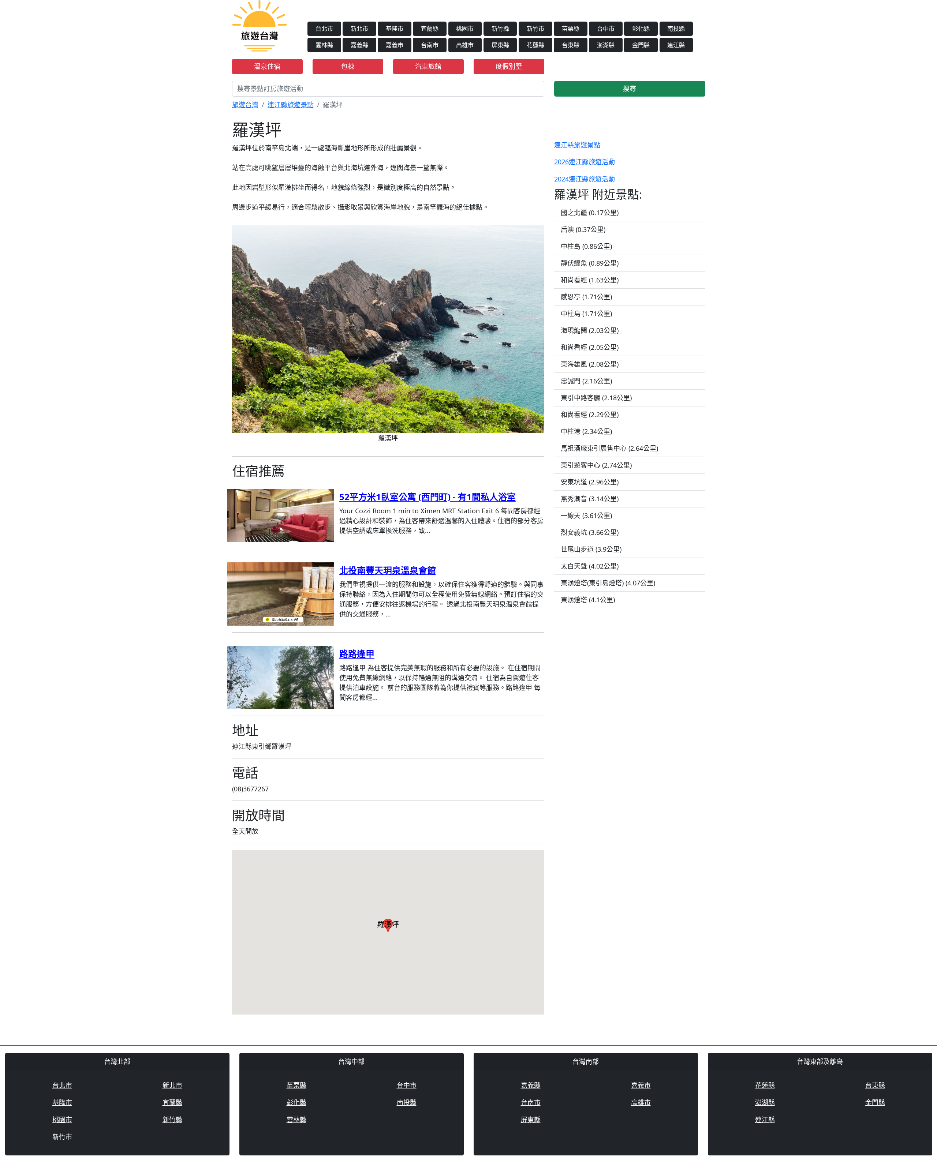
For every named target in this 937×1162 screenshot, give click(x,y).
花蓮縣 (535, 45)
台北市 (324, 29)
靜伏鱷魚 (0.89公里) (590, 263)
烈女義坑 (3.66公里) (590, 532)
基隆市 (394, 29)
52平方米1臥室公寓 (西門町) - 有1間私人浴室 (427, 497)
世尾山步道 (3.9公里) (591, 549)
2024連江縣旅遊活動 (584, 179)
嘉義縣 (359, 45)
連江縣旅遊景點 (291, 104)
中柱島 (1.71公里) (586, 313)
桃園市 (465, 29)
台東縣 (570, 45)
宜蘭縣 (429, 29)
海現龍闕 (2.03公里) (590, 330)
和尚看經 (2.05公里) (590, 347)
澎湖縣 (606, 45)
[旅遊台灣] (259, 24)
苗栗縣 (570, 29)
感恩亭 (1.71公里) (586, 296)
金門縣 (641, 45)
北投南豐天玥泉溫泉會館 (387, 570)
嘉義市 (394, 45)
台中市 (606, 29)
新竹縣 (500, 29)
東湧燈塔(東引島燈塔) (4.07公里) (608, 582)
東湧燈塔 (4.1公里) (588, 599)
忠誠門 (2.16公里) (586, 380)
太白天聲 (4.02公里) (590, 566)
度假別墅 (509, 66)
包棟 (347, 66)
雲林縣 (324, 45)
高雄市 (465, 45)
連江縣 (676, 45)
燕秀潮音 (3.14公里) (590, 498)
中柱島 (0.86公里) (586, 246)
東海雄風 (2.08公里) (590, 364)
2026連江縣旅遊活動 (584, 161)
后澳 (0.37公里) (583, 229)
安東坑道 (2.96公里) (590, 481)
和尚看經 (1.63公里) (590, 279)
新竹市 (535, 29)
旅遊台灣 (245, 104)
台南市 (429, 45)
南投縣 (676, 29)
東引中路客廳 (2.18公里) (596, 397)
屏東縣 (500, 45)
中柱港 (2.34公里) (586, 431)
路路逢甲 (356, 654)
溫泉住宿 (267, 66)
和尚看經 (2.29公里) (590, 414)
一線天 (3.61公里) (586, 515)
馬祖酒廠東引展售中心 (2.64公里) (609, 448)
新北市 (359, 29)
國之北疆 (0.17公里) (590, 212)
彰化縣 (641, 29)
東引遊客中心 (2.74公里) (596, 465)
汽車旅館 (428, 66)
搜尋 (629, 88)
